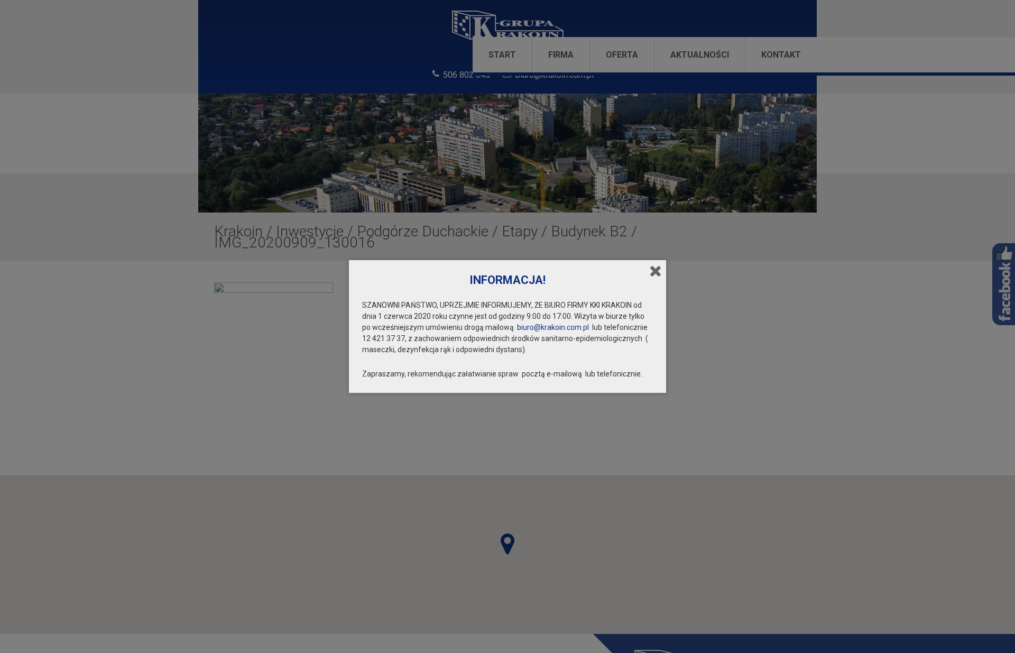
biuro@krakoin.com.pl (553, 327)
